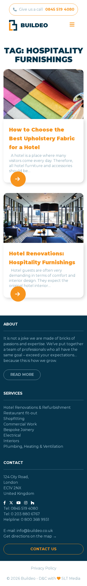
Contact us (43, 549)
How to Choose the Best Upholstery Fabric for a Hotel (42, 138)
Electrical (12, 435)
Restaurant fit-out (20, 413)
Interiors (11, 441)
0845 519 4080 (59, 9)
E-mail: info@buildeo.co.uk (28, 530)
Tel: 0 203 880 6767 (21, 514)
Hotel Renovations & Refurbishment (37, 407)
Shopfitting (14, 418)
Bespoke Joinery (18, 430)
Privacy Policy (43, 568)
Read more (22, 374)
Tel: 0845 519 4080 (20, 508)
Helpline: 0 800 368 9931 (26, 519)
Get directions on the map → (30, 536)
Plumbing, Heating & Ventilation (33, 446)
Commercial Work (20, 424)
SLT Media (70, 578)
